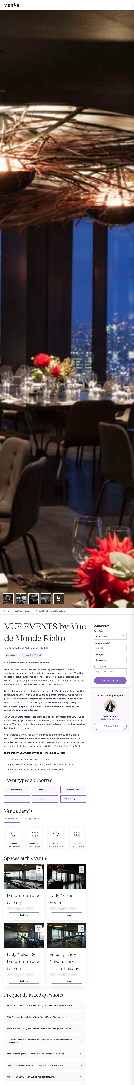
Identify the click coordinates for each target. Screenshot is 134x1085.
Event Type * (99, 655)
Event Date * (99, 631)
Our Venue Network (22, 611)
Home (6, 611)
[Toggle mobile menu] (127, 5)
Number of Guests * (102, 643)
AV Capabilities (32, 818)
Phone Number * (100, 666)
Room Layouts (12, 818)
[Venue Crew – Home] (11, 5)
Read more (24, 915)
